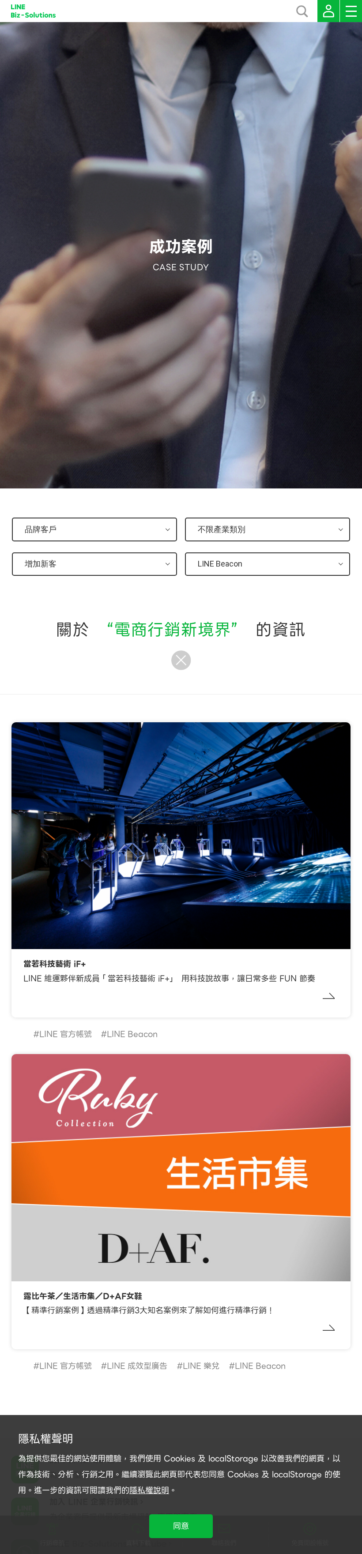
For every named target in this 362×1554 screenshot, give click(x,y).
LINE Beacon (132, 1034)
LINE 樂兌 (201, 1365)
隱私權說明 (149, 1490)
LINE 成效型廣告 (137, 1365)
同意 (181, 1526)
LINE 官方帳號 (65, 1034)
